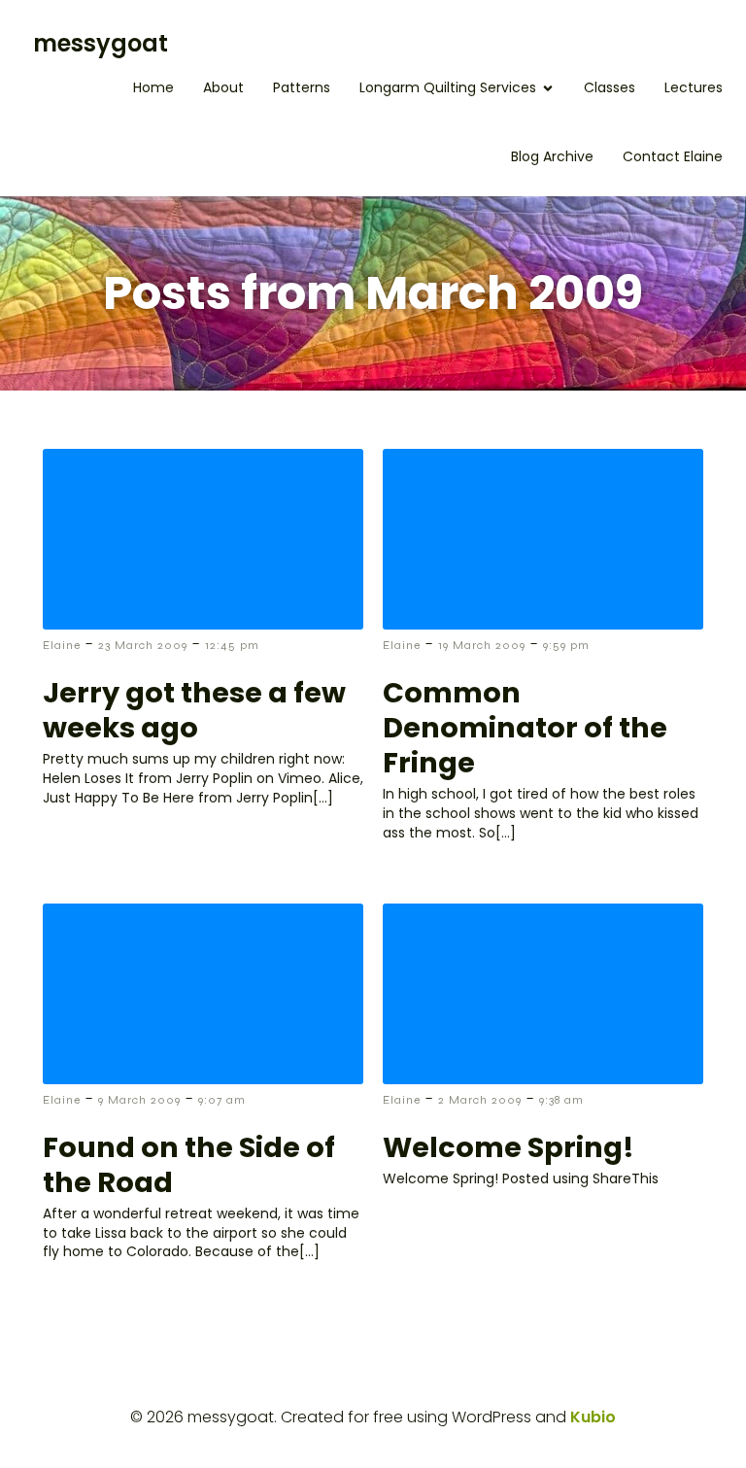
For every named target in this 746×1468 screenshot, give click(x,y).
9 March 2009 (139, 1100)
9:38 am (561, 1100)
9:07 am (222, 1100)
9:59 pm (566, 645)
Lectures (693, 87)
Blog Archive (552, 156)
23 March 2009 (142, 645)
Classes (609, 87)
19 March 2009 (482, 645)
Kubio (593, 1417)
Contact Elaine (673, 156)
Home (153, 87)
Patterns (301, 87)
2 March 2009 (480, 1100)
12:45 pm (232, 645)
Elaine (62, 645)
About (223, 87)
